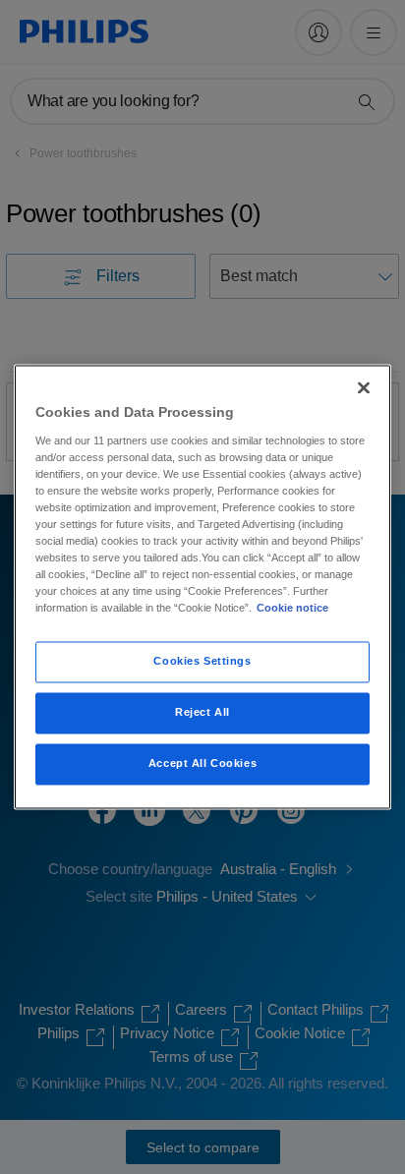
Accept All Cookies (202, 764)
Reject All (202, 713)
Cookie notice (292, 609)
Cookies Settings (202, 662)
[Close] (363, 387)
